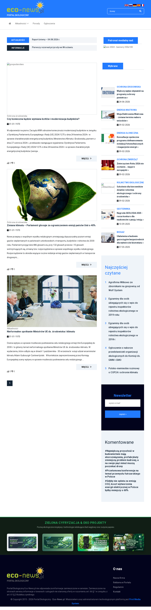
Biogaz (120, 232)
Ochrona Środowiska (129, 87)
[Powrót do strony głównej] (10, 23)
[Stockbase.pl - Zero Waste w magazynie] (22, 542)
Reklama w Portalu (122, 582)
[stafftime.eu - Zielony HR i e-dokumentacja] (128, 542)
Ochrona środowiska (17, 116)
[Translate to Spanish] (138, 5)
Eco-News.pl (58, 599)
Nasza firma (119, 578)
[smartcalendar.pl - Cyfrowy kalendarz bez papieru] (93, 542)
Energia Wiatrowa (127, 110)
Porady (36, 23)
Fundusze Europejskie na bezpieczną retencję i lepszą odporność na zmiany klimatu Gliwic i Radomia (58, 49)
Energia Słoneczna (127, 133)
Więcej (86, 158)
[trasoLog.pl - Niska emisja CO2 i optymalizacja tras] (57, 542)
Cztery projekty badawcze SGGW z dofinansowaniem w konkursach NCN (58, 41)
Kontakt (116, 591)
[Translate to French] (142, 5)
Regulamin (118, 587)
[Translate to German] (135, 5)
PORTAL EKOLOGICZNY (18, 15)
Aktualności (20, 23)
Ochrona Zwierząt (127, 159)
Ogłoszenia (49, 23)
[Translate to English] (126, 5)
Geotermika (123, 209)
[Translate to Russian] (131, 5)
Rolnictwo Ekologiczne (130, 182)
